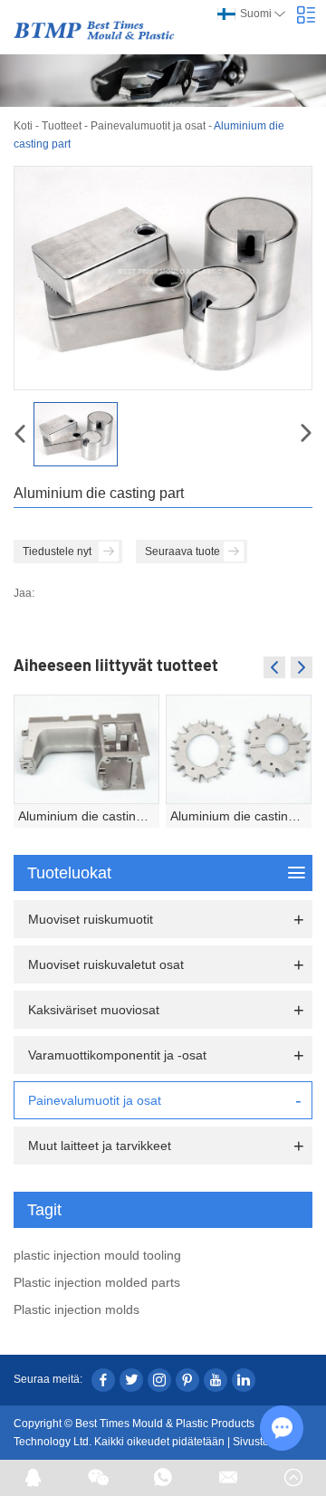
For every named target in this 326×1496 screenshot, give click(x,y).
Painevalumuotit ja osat (148, 126)
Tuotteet (62, 126)
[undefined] (163, 278)
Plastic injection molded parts (97, 1282)
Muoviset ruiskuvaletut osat (106, 964)
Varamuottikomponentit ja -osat (117, 1055)
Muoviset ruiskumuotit (90, 919)
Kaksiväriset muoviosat (93, 1009)
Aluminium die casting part (88, 816)
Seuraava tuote (182, 551)
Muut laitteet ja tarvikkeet (99, 1145)
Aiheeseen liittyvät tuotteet (116, 665)
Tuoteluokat (69, 873)
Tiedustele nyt (57, 551)
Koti (23, 126)
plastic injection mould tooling (97, 1255)
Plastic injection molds (76, 1309)
